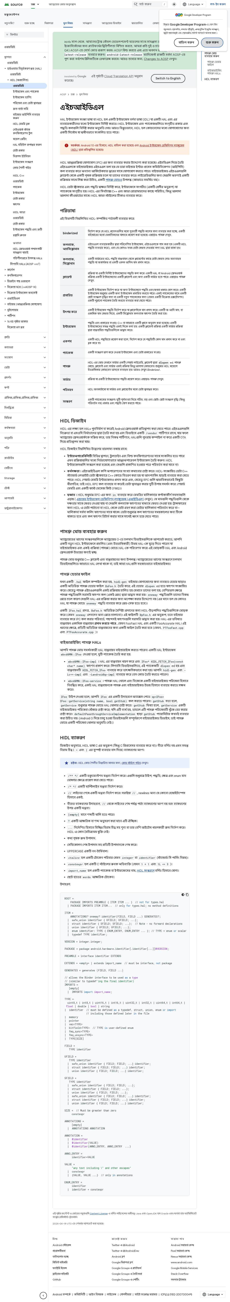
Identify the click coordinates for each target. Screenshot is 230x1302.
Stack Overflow (179, 1273)
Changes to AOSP (156, 59)
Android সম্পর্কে (62, 1294)
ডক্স (33, 4)
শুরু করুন (212, 42)
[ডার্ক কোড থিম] (183, 894)
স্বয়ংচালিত (137, 23)
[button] (21, 57)
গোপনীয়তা (125, 1294)
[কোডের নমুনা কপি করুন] (187, 894)
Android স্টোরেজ (62, 1245)
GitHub (57, 1279)
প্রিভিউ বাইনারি (60, 1262)
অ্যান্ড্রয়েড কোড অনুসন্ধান (62, 4)
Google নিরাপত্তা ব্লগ (122, 1262)
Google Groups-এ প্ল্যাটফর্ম (126, 1268)
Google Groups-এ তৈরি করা (127, 1273)
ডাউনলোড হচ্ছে (60, 1256)
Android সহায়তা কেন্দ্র (182, 1245)
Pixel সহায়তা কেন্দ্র (180, 1250)
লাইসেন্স (111, 1294)
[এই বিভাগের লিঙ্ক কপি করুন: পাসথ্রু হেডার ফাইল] (93, 574)
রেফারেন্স (158, 23)
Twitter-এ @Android (123, 1245)
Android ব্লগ (118, 1256)
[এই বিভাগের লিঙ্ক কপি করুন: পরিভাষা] (78, 211)
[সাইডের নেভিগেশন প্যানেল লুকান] (43, 1295)
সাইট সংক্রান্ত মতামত (146, 1294)
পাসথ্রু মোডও (114, 180)
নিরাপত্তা (49, 23)
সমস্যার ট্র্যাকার (178, 1279)
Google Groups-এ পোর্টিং (125, 1279)
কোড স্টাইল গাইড (131, 763)
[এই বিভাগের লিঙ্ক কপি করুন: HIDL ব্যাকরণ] (88, 738)
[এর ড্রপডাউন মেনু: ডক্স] (40, 4)
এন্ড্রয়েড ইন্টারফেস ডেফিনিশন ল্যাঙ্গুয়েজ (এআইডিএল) (110, 499)
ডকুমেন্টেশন (11, 14)
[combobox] (150, 4)
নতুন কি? (9, 23)
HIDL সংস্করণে (145, 871)
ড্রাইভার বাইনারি (61, 1273)
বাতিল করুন (186, 42)
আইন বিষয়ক (96, 1294)
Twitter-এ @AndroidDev (125, 1250)
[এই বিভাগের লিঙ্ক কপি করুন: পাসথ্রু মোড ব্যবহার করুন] (110, 532)
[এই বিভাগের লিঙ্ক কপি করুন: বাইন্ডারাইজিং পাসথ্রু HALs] (104, 643)
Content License (99, 1213)
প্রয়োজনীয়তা (59, 1250)
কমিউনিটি (79, 1294)
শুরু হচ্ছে (29, 23)
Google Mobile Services (184, 1268)
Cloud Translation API (118, 76)
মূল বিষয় (68, 23)
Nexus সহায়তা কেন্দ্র (181, 1256)
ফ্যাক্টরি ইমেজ (60, 1268)
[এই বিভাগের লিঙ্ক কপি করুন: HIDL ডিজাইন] (89, 421)
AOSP (63, 94)
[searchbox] (24, 35)
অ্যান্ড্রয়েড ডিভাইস (111, 23)
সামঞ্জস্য (87, 23)
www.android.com (181, 1262)
